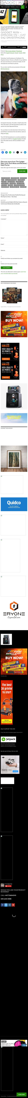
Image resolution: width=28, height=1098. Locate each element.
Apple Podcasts (10, 52)
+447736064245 (10, 895)
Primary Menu (26, 7)
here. (7, 133)
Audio (2, 40)
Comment (4, 219)
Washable (23, 186)
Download (19, 51)
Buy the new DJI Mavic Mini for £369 (9, 751)
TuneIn (20, 52)
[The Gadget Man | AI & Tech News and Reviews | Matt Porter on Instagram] (9, 905)
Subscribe (22, 171)
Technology (17, 29)
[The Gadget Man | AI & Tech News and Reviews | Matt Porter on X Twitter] (6, 905)
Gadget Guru (19, 181)
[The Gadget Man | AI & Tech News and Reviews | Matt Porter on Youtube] (13, 905)
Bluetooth (23, 178)
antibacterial (15, 178)
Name (2, 238)
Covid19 (22, 26)
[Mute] (21, 47)
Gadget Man (4, 27)
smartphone (5, 186)
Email (16, 52)
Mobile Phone (19, 27)
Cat (2, 26)
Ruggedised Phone (19, 185)
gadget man (5, 183)
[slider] (24, 47)
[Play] (2, 47)
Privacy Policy (3, 1096)
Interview (12, 183)
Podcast (3, 29)
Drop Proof (11, 181)
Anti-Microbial (5, 178)
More (2, 54)
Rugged (10, 185)
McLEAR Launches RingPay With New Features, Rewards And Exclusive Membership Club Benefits (14, 202)
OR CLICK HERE (6, 899)
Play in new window (10, 51)
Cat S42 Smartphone (8, 26)
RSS (24, 52)
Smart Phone (9, 29)
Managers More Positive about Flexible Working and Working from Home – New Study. (13, 195)
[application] (14, 47)
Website (3, 250)
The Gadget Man (14, 186)
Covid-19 (17, 26)
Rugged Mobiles (17, 138)
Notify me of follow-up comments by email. (12, 258)
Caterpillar (21, 179)
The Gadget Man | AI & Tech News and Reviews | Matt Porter (11, 7)
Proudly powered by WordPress (13, 1096)
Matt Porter (11, 27)
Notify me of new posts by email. (9, 263)
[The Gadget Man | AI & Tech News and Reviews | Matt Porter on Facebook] (2, 905)
